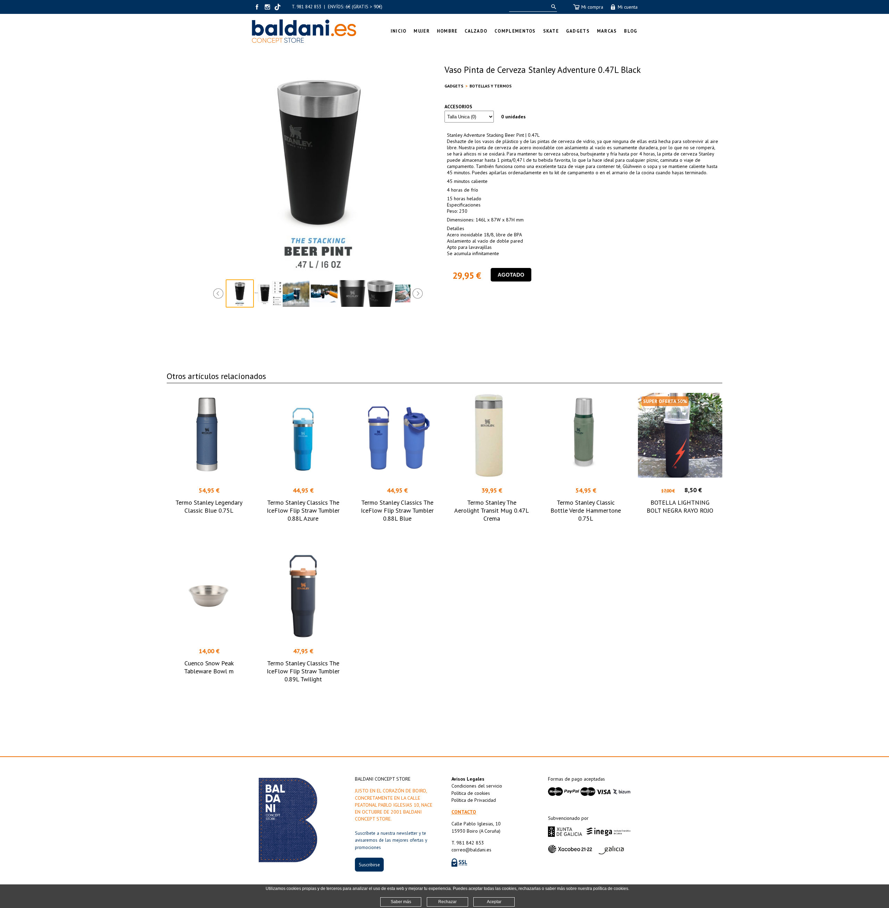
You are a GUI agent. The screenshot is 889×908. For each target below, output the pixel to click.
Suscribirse (369, 864)
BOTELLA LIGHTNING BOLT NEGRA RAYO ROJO (680, 506)
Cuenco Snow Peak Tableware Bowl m (209, 667)
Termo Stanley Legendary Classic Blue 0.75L (208, 506)
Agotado (511, 275)
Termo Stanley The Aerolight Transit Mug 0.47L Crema (491, 510)
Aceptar (494, 901)
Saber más (401, 901)
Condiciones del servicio (476, 786)
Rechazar (447, 901)
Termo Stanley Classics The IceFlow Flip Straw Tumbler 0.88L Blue (397, 510)
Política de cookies (470, 793)
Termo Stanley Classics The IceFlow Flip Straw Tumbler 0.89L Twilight (303, 671)
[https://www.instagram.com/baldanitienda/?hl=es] (267, 7)
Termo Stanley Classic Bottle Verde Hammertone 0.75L (585, 510)
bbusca (552, 7)
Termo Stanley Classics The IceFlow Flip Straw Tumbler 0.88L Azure (303, 510)
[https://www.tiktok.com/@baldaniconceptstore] (278, 7)
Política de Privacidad (473, 800)
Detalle (209, 531)
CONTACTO (463, 812)
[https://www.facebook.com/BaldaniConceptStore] (257, 7)
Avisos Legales (467, 779)
